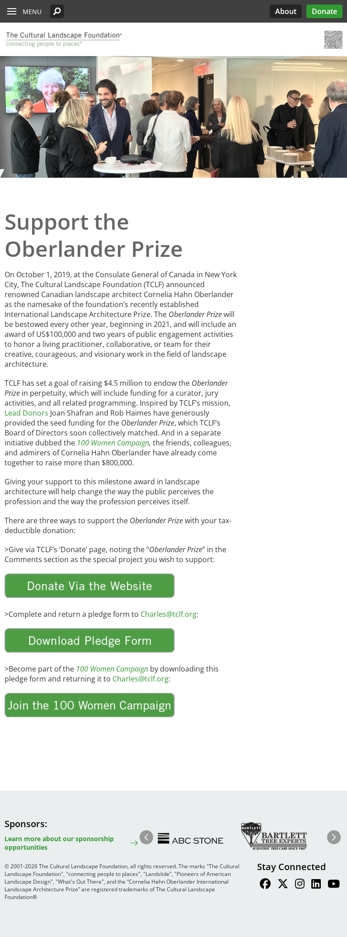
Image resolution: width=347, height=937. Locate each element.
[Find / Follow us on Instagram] (300, 885)
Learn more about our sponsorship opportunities (59, 843)
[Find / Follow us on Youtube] (334, 885)
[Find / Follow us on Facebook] (265, 885)
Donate (324, 11)
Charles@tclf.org (169, 614)
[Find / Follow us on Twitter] (282, 885)
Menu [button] (32, 11)
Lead (26, 413)
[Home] (63, 40)
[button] (57, 11)
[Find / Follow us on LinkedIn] (316, 885)
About (285, 11)
